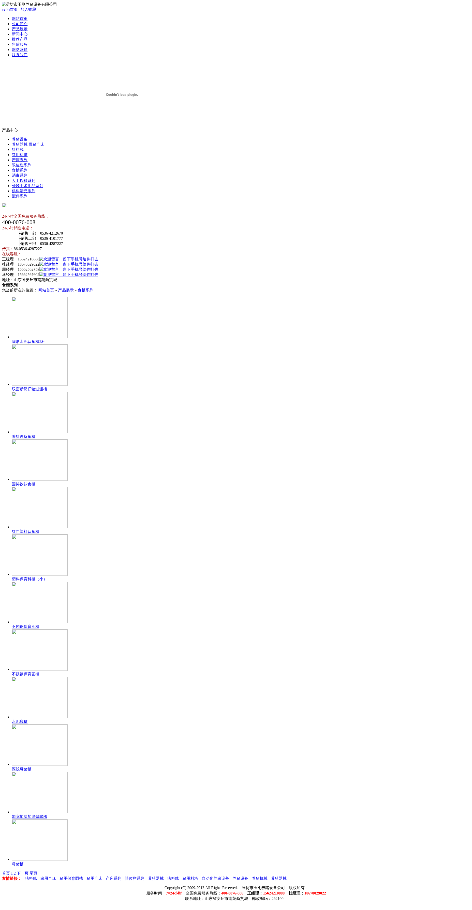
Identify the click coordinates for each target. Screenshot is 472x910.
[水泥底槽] (40, 717)
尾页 (33, 873)
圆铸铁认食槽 (23, 484)
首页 (6, 873)
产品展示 (20, 29)
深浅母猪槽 (21, 769)
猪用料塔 (20, 155)
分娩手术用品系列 (27, 186)
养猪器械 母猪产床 (28, 144)
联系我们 (20, 55)
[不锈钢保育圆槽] (40, 622)
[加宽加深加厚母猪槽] (40, 812)
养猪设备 (20, 139)
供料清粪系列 (23, 191)
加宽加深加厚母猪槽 (29, 816)
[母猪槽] (40, 859)
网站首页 (20, 18)
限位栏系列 (21, 165)
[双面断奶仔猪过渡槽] (40, 384)
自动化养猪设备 (215, 878)
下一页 (23, 873)
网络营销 (20, 50)
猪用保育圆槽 (71, 878)
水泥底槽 (20, 721)
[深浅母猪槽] (40, 764)
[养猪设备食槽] (40, 432)
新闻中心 (20, 34)
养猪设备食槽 (23, 436)
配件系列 (20, 196)
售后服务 (20, 44)
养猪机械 (259, 878)
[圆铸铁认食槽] (40, 479)
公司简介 (20, 24)
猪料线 (18, 149)
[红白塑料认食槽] (40, 527)
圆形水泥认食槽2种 (28, 341)
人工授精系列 (23, 180)
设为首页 (10, 9)
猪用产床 (48, 878)
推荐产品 (20, 39)
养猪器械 (156, 878)
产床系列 (20, 160)
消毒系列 (20, 175)
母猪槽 (18, 864)
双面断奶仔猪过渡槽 (29, 389)
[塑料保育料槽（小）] (40, 574)
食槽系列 (20, 170)
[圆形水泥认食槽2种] (40, 337)
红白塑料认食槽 (25, 531)
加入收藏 (28, 9)
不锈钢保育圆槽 (25, 626)
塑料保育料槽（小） (29, 579)
